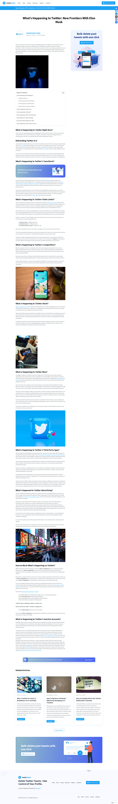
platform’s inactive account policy (50, 635)
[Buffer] (116, 16)
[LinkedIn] (116, 14)
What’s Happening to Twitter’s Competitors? (27, 106)
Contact (92, 796)
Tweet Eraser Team (33, 33)
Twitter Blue (35, 195)
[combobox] (113, 802)
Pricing (29, 3)
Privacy (87, 796)
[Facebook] (116, 8)
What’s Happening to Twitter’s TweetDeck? (26, 100)
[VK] (116, 19)
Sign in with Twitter (109, 3)
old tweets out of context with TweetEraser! (31, 650)
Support (42, 3)
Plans (24, 3)
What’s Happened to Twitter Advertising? (25, 117)
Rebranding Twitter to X (23, 98)
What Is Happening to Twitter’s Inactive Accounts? (26, 123)
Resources (35, 3)
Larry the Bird (45, 148)
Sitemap (98, 796)
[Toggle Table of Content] (62, 93)
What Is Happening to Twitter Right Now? (25, 95)
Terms (82, 796)
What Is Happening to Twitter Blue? (24, 112)
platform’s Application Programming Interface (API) (52, 454)
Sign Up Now (88, 660)
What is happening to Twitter (22, 306)
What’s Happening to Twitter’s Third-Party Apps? (26, 115)
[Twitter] (116, 11)
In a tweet (24, 145)
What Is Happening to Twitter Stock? (24, 109)
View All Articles (59, 730)
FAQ (78, 796)
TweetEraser (29, 645)
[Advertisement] (40, 330)
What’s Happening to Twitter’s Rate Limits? (26, 103)
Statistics (48, 3)
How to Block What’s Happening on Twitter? (25, 120)
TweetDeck (47, 180)
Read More (20, 719)
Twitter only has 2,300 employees (32, 496)
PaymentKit (38, 788)
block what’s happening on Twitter (30, 591)
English (112, 802)
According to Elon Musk (51, 202)
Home (19, 3)
